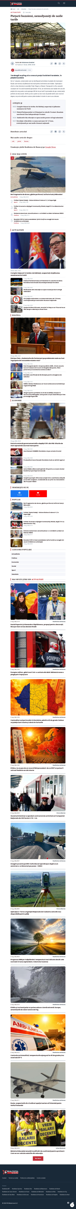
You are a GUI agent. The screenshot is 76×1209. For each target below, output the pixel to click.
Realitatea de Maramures (40, 1189)
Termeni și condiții (13, 1178)
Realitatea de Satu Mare (8, 1194)
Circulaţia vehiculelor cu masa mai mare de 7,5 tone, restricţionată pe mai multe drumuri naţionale (35, 122)
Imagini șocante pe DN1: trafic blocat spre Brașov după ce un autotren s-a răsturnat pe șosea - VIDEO (34, 865)
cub (13, 141)
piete (19, 141)
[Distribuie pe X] (63, 63)
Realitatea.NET (6, 1189)
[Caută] (59, 3)
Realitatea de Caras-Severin (9, 1191)
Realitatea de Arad (64, 1194)
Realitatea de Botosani (23, 1194)
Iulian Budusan (60, 1148)
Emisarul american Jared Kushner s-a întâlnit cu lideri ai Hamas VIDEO (39, 213)
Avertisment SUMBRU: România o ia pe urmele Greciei (42, 451)
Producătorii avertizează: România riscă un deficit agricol (44, 460)
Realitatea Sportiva (17, 1189)
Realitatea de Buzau (59, 621)
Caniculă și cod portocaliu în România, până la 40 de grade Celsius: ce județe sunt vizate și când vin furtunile (37, 721)
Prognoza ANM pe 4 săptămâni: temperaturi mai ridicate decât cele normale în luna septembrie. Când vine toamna (37, 961)
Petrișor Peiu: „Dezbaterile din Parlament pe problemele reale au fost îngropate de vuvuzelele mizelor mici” (37, 359)
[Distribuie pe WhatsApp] (59, 63)
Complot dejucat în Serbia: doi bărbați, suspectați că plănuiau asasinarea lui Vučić (38, 108)
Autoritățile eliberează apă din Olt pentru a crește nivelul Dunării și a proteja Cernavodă (44, 470)
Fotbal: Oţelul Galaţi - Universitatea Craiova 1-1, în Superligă (35, 200)
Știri (18, 9)
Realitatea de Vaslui (24, 1191)
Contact (4, 1178)
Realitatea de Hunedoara (37, 1194)
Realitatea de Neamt (54, 1189)
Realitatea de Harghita (52, 1194)
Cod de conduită (41, 1178)
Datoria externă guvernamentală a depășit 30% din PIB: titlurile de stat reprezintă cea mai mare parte (37, 444)
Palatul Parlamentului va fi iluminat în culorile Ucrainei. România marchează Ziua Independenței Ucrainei (40, 113)
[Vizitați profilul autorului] (12, 63)
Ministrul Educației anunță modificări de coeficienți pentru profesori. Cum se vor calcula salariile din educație (38, 1152)
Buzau (26, 141)
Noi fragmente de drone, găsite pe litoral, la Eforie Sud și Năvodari (36, 194)
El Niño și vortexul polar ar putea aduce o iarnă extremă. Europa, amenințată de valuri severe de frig (36, 1008)
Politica (16, 215)
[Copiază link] (51, 63)
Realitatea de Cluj (62, 1191)
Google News (50, 147)
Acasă (13, 9)
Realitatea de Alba (51, 1191)
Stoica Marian (61, 813)
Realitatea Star (28, 1189)
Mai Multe (38, 1158)
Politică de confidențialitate (27, 1178)
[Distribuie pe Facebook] (55, 63)
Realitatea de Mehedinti (38, 1191)
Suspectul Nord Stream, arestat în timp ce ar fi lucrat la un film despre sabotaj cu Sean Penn (44, 308)
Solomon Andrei (28, 62)
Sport (15, 202)
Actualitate (23, 9)
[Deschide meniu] (64, 3)
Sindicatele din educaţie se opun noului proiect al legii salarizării (40, 118)
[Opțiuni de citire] (72, 1205)
